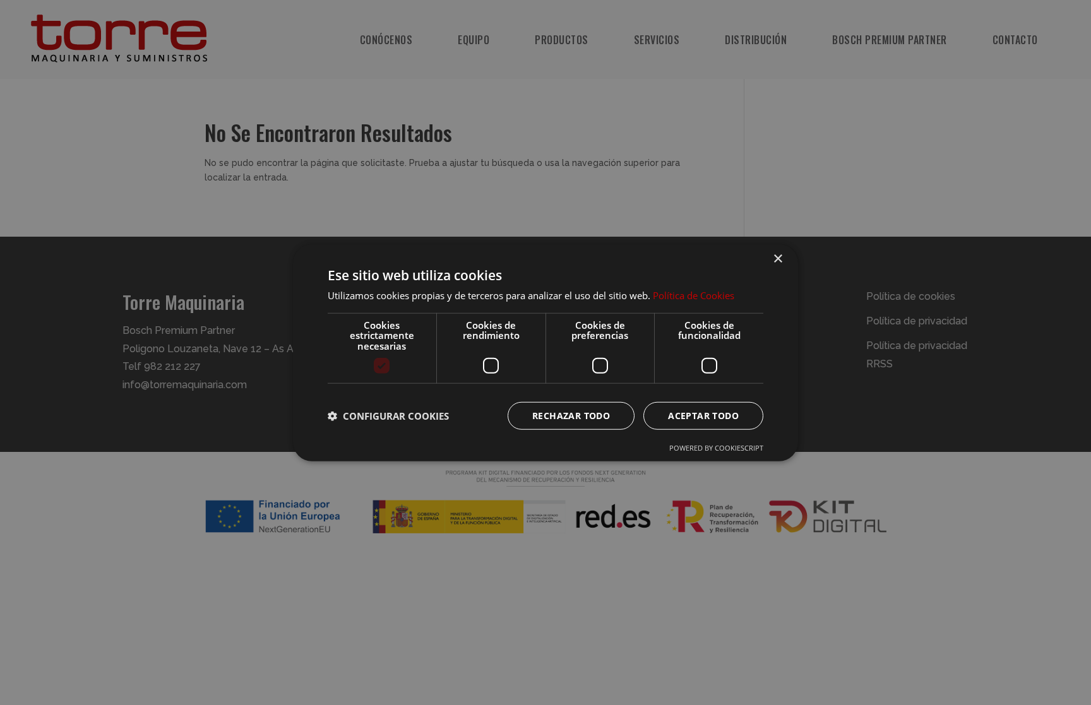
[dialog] (545, 352)
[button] (388, 416)
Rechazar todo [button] (571, 416)
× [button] (777, 258)
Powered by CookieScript (716, 448)
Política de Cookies (693, 295)
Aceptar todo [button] (703, 416)
